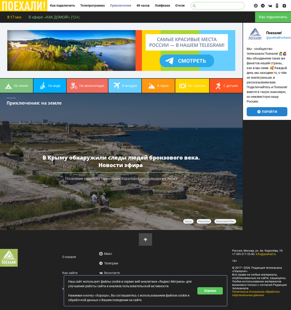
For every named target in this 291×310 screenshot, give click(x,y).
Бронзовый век (225, 221)
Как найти (70, 273)
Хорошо (210, 290)
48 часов (143, 6)
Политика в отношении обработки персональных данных (256, 293)
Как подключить (62, 6)
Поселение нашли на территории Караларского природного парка (121, 178)
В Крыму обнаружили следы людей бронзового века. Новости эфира (121, 161)
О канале (69, 257)
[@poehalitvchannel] (255, 34)
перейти (269, 112)
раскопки (204, 221)
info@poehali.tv (266, 254)
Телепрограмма (92, 6)
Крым (188, 221)
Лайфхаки (162, 6)
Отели (180, 6)
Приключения (120, 6)
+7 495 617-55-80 (243, 254)
